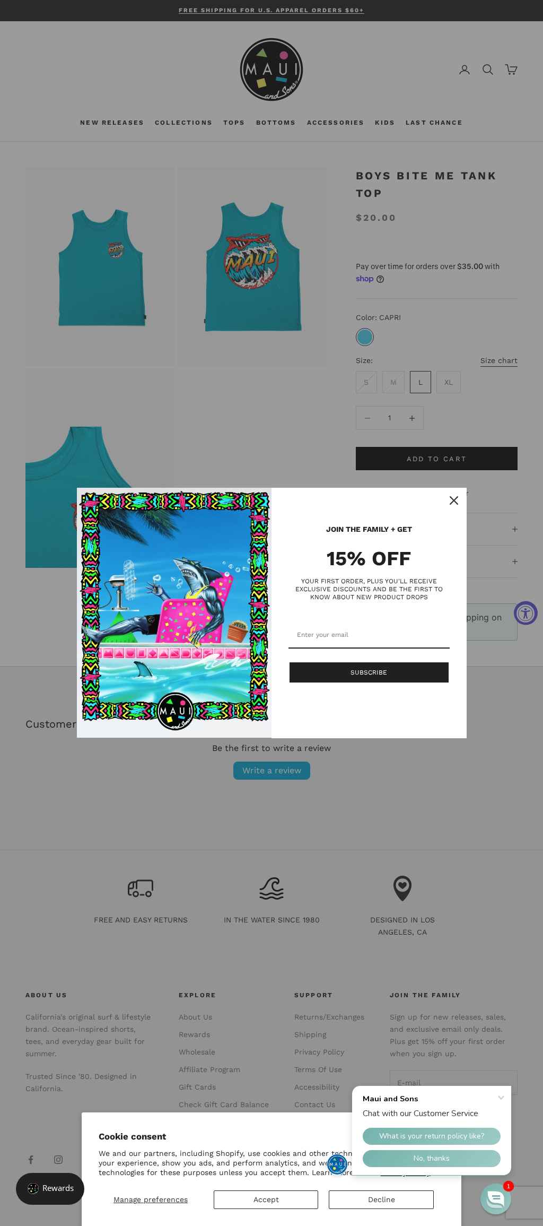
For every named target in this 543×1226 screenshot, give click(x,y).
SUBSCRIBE (369, 672)
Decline (381, 1199)
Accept (266, 1199)
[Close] (454, 500)
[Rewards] (50, 1189)
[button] (495, 1199)
